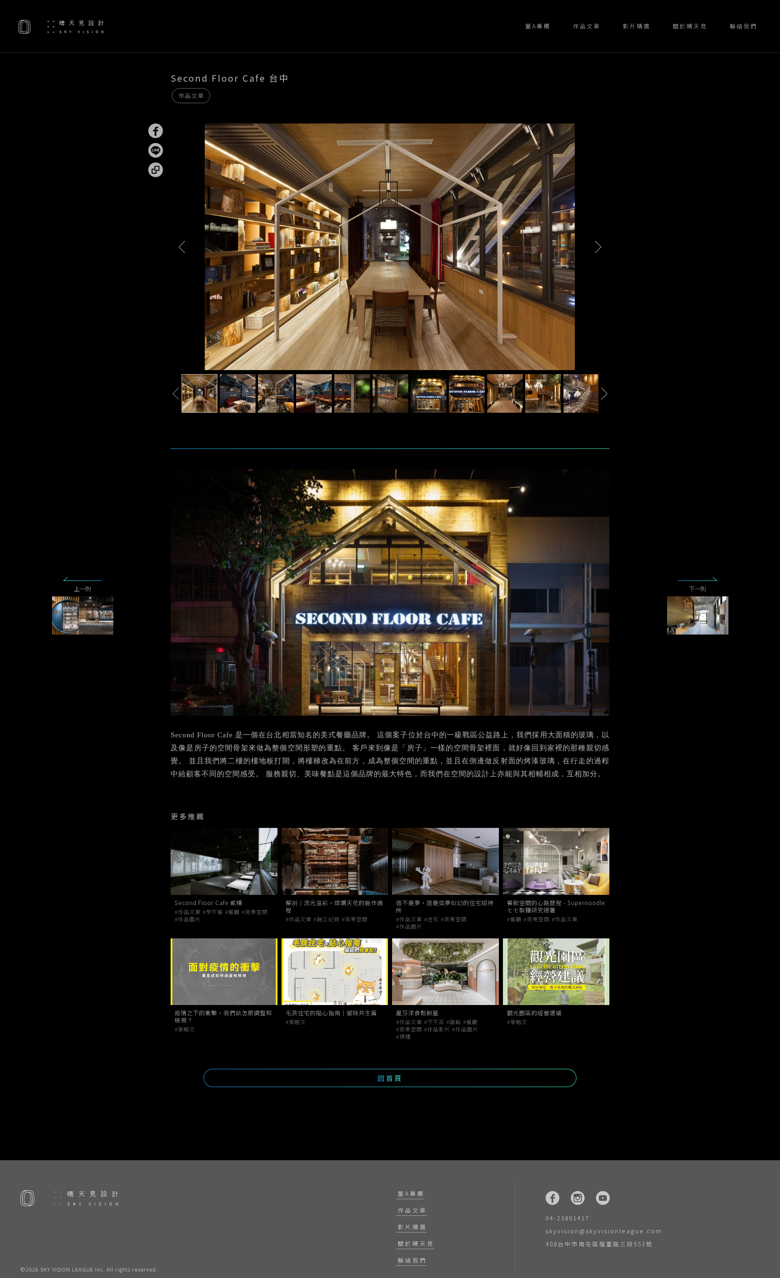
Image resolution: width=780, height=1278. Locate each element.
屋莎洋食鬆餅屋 (418, 1013)
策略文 (186, 1029)
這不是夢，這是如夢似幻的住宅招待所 (445, 906)
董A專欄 (411, 1193)
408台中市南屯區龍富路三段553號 (599, 1244)
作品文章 (586, 26)
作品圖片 (189, 919)
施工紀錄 (328, 919)
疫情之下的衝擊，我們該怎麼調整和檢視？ (223, 1016)
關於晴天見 (690, 26)
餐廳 (234, 912)
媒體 (405, 1036)
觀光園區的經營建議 (534, 1013)
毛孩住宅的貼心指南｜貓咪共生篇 (331, 1013)
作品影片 (438, 1029)
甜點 (455, 1022)
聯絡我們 (743, 26)
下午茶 (435, 1022)
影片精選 (636, 26)
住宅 (433, 919)
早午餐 (214, 912)
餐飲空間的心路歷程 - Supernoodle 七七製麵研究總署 (556, 906)
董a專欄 (537, 26)
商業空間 (256, 912)
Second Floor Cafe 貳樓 (209, 903)
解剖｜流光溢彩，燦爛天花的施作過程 (334, 906)
